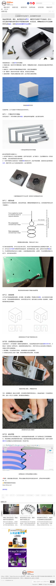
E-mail (2, 580)
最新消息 (15, 7)
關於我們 (7, 7)
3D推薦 (37, 495)
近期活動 (41, 7)
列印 (7, 495)
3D (3, 495)
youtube (33, 3)
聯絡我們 (49, 7)
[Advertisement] (41, 538)
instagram (31, 3)
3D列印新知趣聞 (20, 495)
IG (5, 480)
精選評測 (24, 7)
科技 (3, 497)
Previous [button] (2, 513)
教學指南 (32, 7)
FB (3, 480)
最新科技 (43, 495)
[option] (11, 515)
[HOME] (8, 3)
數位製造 (50, 495)
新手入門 (12, 495)
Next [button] (54, 513)
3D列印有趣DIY (29, 495)
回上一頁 (51, 11)
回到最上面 (52, 484)
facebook (28, 3)
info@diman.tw (9, 580)
